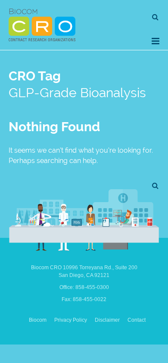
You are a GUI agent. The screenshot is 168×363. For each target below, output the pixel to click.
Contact (137, 320)
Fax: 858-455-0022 (84, 299)
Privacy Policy (70, 320)
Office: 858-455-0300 (84, 287)
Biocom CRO (42, 25)
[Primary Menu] (155, 41)
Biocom (38, 320)
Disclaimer (107, 320)
